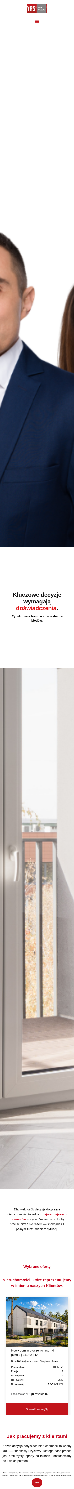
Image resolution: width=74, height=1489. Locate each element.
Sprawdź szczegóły (37, 1409)
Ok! (37, 1482)
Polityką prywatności (62, 1473)
